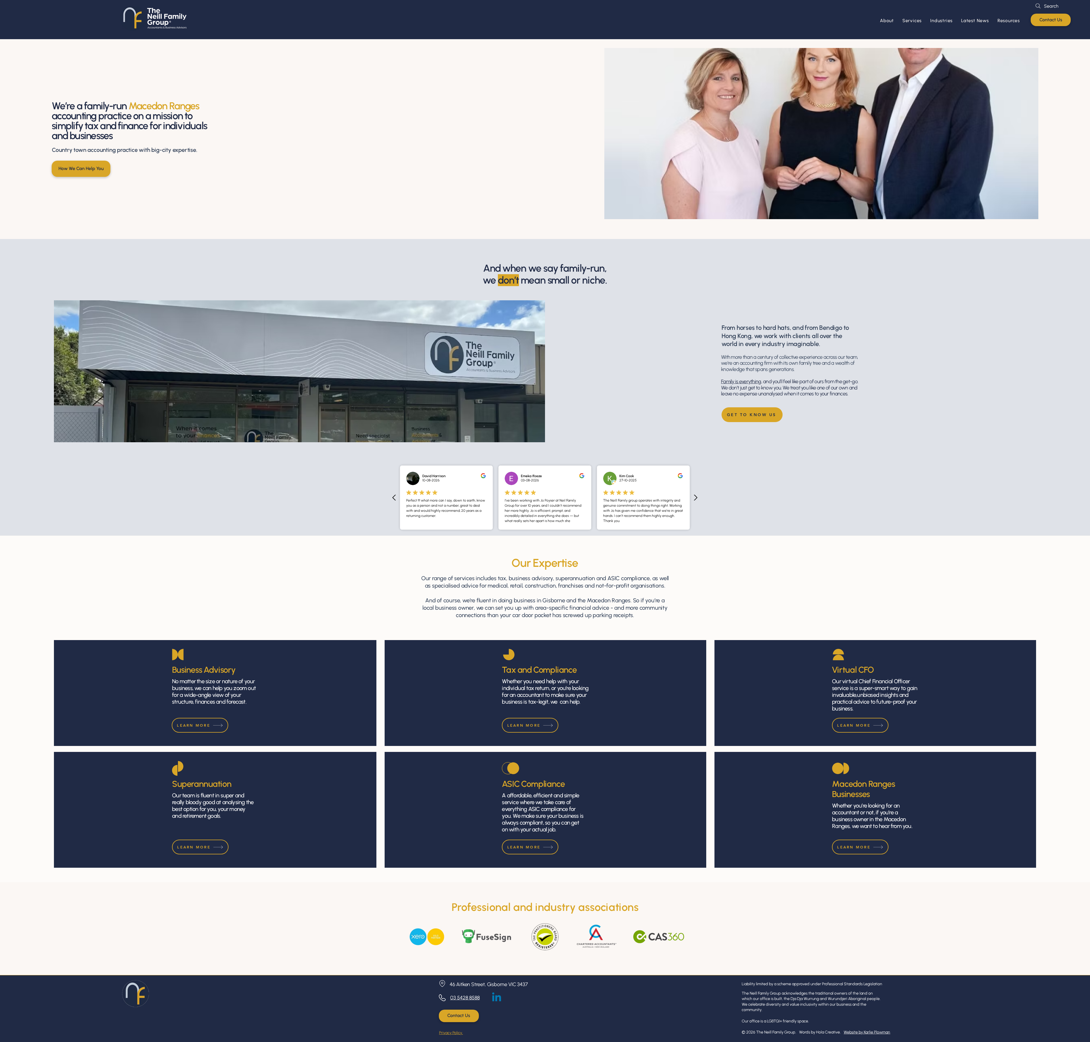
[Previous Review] (394, 497)
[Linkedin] (496, 997)
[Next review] (695, 497)
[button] (912, 20)
